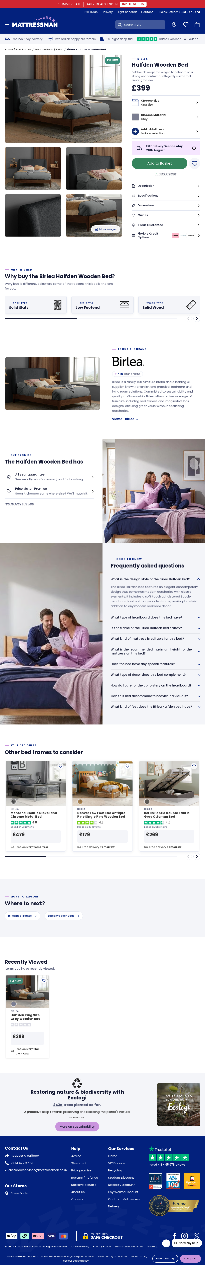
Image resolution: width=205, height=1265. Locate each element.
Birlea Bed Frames (20, 916)
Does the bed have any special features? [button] (143, 664)
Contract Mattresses (124, 1199)
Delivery (107, 12)
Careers (77, 1199)
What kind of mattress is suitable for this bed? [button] (147, 638)
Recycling (115, 1170)
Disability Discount (121, 1185)
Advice (76, 1156)
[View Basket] (197, 24)
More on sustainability (77, 1126)
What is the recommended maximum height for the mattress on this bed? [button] (151, 651)
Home (9, 49)
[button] (166, 186)
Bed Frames (23, 49)
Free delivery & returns (19, 504)
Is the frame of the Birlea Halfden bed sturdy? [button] (146, 628)
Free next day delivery (27, 39)
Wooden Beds (43, 49)
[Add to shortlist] (60, 766)
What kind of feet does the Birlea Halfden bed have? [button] (151, 706)
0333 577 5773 (22, 1163)
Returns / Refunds (84, 1177)
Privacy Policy (102, 1246)
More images (108, 229)
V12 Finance (116, 1163)
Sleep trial (78, 1163)
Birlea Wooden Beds (61, 916)
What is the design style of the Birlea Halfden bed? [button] (150, 579)
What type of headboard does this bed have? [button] (146, 617)
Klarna (112, 1156)
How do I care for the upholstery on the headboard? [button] (151, 685)
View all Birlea (125, 419)
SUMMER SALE (70, 4)
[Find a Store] (174, 24)
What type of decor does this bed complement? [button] (148, 674)
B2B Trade (91, 12)
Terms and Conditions (129, 1246)
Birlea (59, 49)
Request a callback (25, 1155)
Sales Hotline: (180, 12)
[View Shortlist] (186, 24)
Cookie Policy (80, 1246)
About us (78, 1192)
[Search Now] (119, 24)
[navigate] (196, 318)
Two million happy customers (75, 39)
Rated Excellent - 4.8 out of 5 (179, 39)
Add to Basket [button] (159, 163)
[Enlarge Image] (66, 101)
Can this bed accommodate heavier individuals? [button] (149, 696)
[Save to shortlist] (194, 163)
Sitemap (152, 1246)
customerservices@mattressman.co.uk (37, 1170)
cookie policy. (81, 1260)
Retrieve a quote (83, 1185)
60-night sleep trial (120, 39)
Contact (147, 12)
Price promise (166, 174)
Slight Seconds (127, 12)
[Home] (34, 24)
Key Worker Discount (123, 1192)
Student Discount (121, 1177)
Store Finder (20, 1193)
